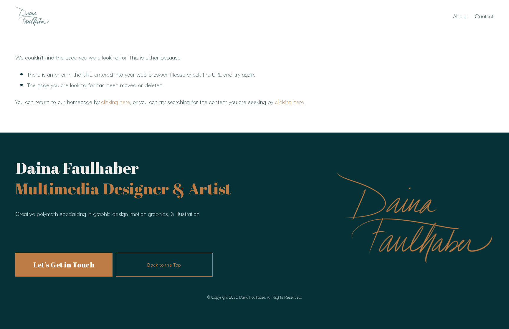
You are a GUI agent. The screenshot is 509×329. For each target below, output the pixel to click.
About (460, 15)
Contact (484, 15)
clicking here (115, 101)
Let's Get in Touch (63, 265)
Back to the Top (164, 264)
